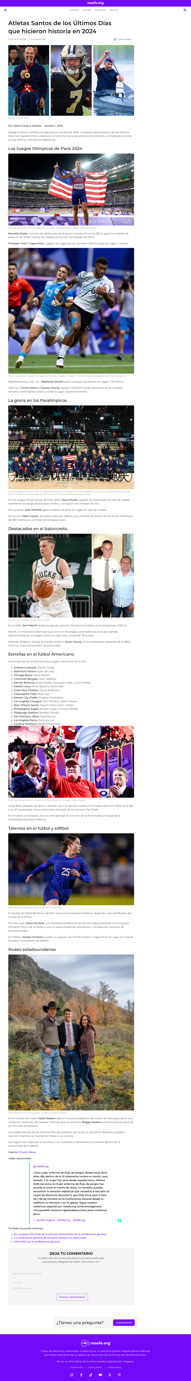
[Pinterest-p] (119, 1375)
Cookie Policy (114, 1367)
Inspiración (100, 10)
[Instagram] (71, 1375)
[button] (5, 10)
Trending (74, 10)
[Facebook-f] (81, 1375)
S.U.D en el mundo (17, 39)
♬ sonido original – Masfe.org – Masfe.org (59, 1220)
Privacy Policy (95, 1367)
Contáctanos (76, 1367)
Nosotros (114, 10)
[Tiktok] (90, 1375)
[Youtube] (100, 1375)
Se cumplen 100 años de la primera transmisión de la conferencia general (60, 1234)
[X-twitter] (109, 1375)
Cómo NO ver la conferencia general (37, 1241)
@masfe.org (41, 1166)
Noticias (87, 10)
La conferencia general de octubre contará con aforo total (50, 1237)
